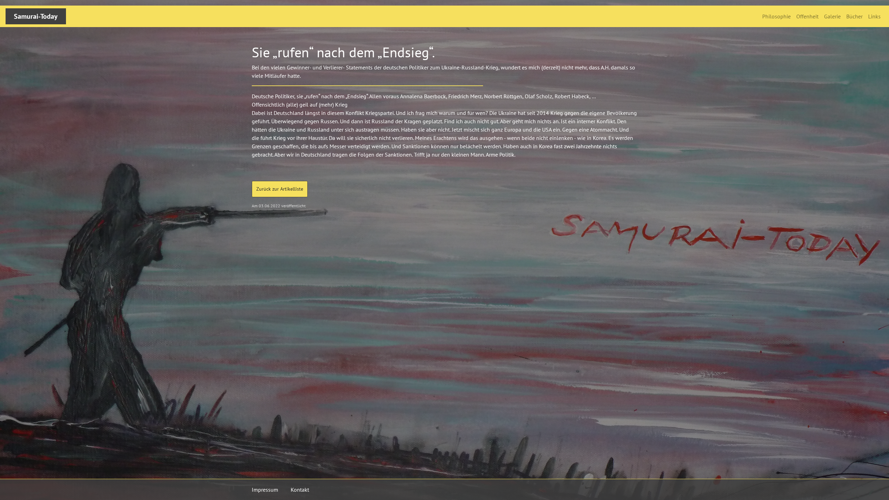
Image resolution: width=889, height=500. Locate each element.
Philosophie (776, 16)
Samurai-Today (36, 16)
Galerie (832, 16)
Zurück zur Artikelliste (279, 189)
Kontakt (300, 489)
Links (874, 16)
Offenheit (807, 16)
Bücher (854, 16)
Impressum (265, 489)
